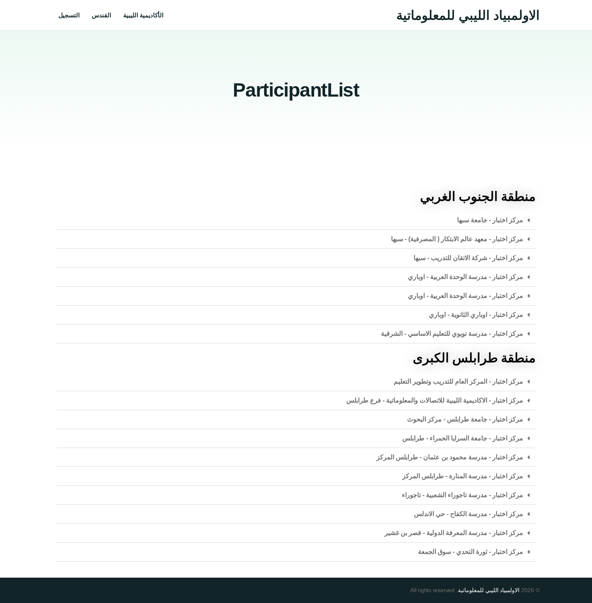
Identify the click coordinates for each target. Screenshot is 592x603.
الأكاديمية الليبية (143, 15)
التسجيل (69, 15)
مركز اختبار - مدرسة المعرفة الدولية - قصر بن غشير (454, 532)
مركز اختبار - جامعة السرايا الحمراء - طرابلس (462, 438)
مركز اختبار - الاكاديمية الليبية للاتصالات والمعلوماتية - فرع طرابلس (434, 400)
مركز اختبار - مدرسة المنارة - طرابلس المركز (462, 476)
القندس (101, 15)
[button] (296, 220)
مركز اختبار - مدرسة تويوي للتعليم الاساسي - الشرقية (452, 333)
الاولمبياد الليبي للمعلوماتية (468, 15)
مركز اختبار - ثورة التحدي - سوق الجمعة (470, 551)
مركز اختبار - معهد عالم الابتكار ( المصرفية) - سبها (457, 238)
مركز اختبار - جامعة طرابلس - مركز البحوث (465, 419)
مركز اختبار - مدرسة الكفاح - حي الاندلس (468, 513)
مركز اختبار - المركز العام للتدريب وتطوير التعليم (458, 381)
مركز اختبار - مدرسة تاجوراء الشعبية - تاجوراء (462, 494)
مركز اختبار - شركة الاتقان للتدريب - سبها (468, 257)
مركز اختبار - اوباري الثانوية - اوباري (476, 314)
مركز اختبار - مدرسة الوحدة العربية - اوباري (465, 276)
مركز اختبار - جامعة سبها (490, 220)
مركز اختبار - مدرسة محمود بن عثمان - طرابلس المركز (450, 457)
